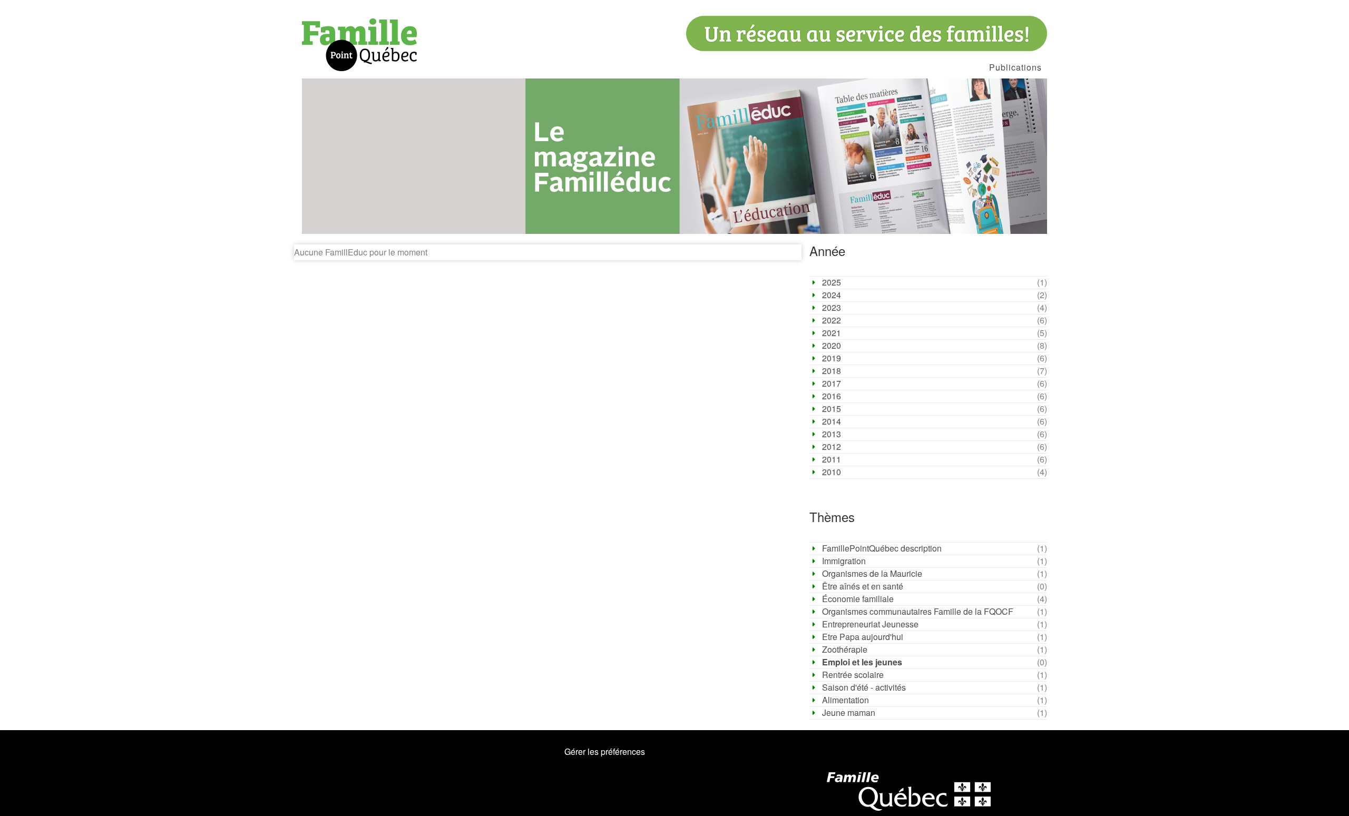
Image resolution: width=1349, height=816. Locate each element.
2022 (831, 320)
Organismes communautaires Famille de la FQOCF (917, 611)
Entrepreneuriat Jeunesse (870, 624)
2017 (831, 383)
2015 (831, 409)
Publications (1015, 67)
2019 (831, 358)
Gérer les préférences (604, 751)
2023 (831, 307)
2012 (831, 447)
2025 (831, 282)
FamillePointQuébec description (882, 548)
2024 (831, 295)
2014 (831, 421)
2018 (831, 371)
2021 (831, 333)
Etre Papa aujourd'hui (862, 637)
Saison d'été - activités (864, 687)
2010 (831, 472)
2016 (831, 396)
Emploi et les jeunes (862, 662)
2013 (831, 434)
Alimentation (845, 700)
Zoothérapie (844, 649)
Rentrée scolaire (853, 675)
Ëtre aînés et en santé (862, 586)
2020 (831, 345)
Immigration (844, 561)
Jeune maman (848, 713)
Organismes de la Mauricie (872, 573)
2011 (831, 459)
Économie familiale (858, 599)
